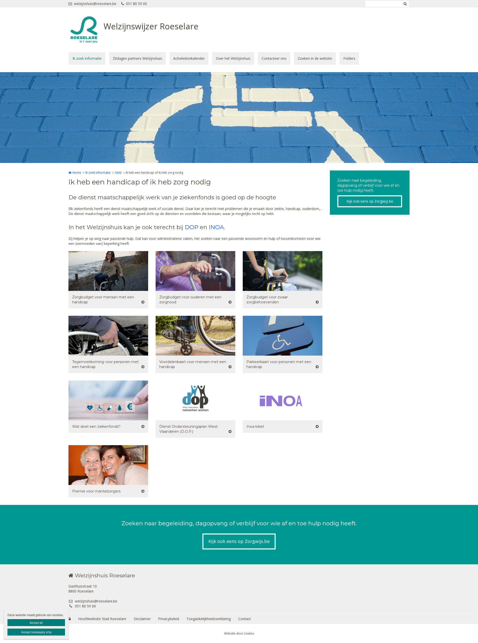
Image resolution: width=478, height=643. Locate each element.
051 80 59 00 (136, 3)
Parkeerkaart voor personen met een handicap (278, 364)
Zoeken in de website (315, 58)
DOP (191, 227)
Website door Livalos (239, 633)
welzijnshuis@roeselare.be (95, 3)
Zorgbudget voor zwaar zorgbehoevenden (267, 299)
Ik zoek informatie (87, 58)
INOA (216, 227)
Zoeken (405, 4)
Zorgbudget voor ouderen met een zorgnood (190, 299)
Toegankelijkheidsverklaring (208, 618)
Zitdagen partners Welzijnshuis (137, 58)
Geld (118, 172)
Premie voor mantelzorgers (96, 491)
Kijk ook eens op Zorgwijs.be (370, 201)
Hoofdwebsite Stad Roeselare (102, 618)
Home (76, 172)
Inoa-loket (255, 426)
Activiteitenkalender (189, 58)
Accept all (36, 622)
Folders (349, 58)
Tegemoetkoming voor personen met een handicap (105, 364)
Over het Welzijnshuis (233, 58)
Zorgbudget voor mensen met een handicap (103, 299)
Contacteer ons (274, 58)
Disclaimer (142, 618)
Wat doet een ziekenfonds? (96, 426)
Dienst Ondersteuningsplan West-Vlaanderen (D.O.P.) (189, 429)
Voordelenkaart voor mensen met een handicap (192, 364)
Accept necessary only (36, 632)
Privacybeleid (168, 618)
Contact (244, 618)
